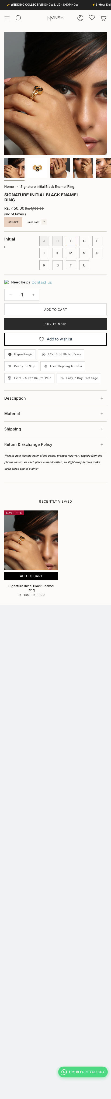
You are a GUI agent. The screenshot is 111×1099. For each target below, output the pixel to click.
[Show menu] (7, 18)
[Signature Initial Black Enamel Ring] (31, 540)
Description (15, 398)
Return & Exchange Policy (28, 444)
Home (9, 187)
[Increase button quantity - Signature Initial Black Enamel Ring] (33, 295)
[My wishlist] (92, 17)
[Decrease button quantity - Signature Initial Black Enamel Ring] (10, 295)
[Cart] (103, 18)
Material (12, 413)
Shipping (12, 429)
